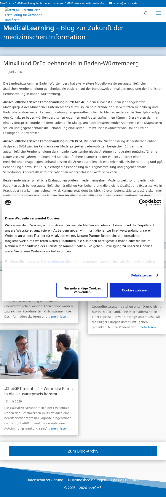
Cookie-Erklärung (125, 480)
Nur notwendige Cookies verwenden (82, 290)
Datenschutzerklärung (59, 261)
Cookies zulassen (135, 290)
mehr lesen (59, 316)
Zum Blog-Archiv (83, 451)
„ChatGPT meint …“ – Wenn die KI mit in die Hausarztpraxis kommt (38, 391)
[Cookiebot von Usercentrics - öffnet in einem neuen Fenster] (142, 202)
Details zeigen (141, 275)
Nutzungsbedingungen (87, 480)
